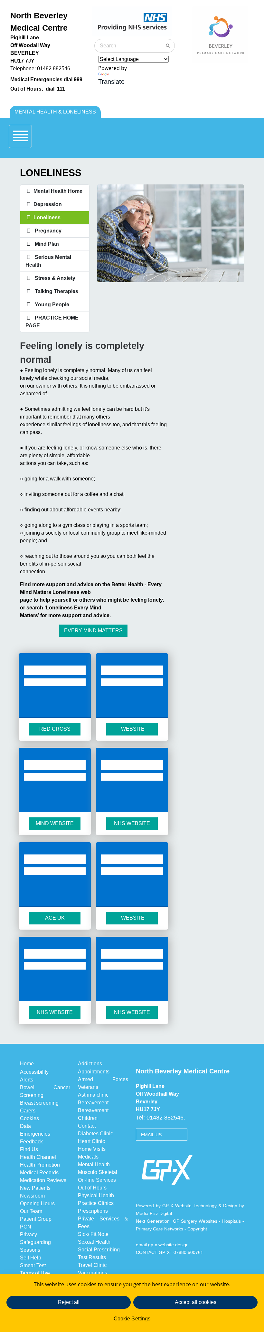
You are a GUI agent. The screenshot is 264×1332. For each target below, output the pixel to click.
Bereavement (93, 1102)
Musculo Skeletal (97, 1172)
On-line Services (97, 1180)
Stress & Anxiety (53, 278)
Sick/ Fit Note (93, 1234)
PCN (25, 1226)
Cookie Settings (132, 1318)
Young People (50, 304)
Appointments (93, 1071)
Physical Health (96, 1195)
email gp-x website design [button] (164, 1244)
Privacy (28, 1234)
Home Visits (92, 1149)
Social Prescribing (99, 1249)
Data (25, 1126)
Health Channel (38, 1157)
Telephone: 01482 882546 (40, 68)
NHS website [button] (55, 1012)
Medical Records (39, 1172)
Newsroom (32, 1196)
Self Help (30, 1257)
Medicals (88, 1156)
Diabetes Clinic (95, 1133)
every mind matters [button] (93, 630)
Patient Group (36, 1219)
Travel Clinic (92, 1265)
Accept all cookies (195, 1302)
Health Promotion (40, 1165)
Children (88, 1118)
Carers (27, 1110)
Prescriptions (93, 1211)
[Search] (168, 45)
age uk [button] (55, 918)
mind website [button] (55, 823)
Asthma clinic (93, 1095)
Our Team (31, 1211)
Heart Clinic (91, 1141)
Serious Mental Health (48, 261)
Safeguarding (35, 1242)
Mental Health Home (58, 191)
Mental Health (94, 1164)
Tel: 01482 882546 (160, 1117)
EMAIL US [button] (151, 1134)
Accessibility (34, 1072)
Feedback (31, 1141)
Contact (87, 1126)
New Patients (35, 1188)
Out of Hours (92, 1187)
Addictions (90, 1063)
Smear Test (33, 1265)
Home (27, 1063)
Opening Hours (37, 1203)
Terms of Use (35, 1273)
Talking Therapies (55, 291)
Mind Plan (45, 244)
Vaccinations (92, 1273)
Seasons (30, 1250)
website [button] (132, 729)
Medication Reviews (43, 1180)
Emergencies (35, 1134)
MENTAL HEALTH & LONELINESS (55, 111)
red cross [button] (55, 729)
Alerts (26, 1079)
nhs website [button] (132, 823)
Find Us (29, 1149)
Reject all (69, 1302)
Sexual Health (94, 1242)
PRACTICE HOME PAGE (52, 321)
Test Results (92, 1257)
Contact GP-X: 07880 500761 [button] (169, 1252)
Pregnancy (46, 230)
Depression (47, 204)
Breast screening (39, 1103)
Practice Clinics (96, 1203)
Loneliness (46, 217)
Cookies (29, 1118)
